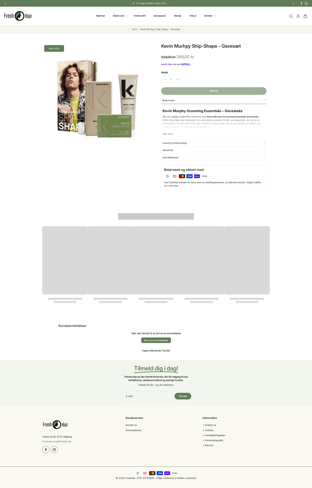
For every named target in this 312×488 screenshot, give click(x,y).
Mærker (100, 15)
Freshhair (130, 478)
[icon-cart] (305, 16)
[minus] (164, 79)
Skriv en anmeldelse (156, 340)
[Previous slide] (5, 3)
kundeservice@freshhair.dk (56, 441)
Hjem (134, 29)
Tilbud (192, 15)
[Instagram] (306, 3)
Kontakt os (131, 425)
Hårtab (177, 15)
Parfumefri (140, 15)
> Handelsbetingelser (214, 435)
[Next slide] (293, 3)
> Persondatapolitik (213, 440)
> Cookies (208, 430)
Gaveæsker (160, 15)
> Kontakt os (209, 425)
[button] (213, 91)
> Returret (208, 445)
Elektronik (118, 15)
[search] (290, 16)
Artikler (208, 15)
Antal (164, 72)
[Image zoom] (96, 97)
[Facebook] (301, 3)
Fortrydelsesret (134, 430)
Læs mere (167, 133)
